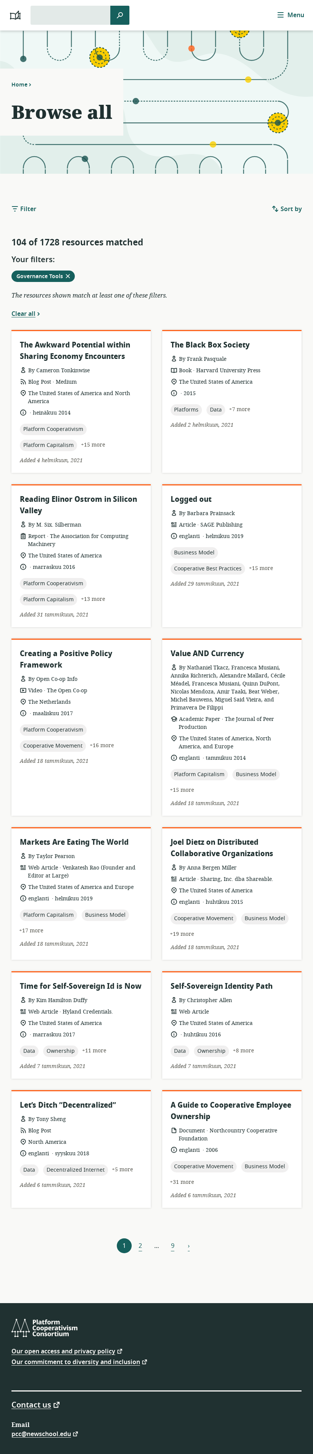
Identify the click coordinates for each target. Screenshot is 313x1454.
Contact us (31, 1404)
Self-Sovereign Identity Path (222, 986)
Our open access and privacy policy (63, 1351)
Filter (27, 209)
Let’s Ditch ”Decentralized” (68, 1105)
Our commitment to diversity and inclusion (75, 1361)
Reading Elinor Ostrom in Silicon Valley (78, 505)
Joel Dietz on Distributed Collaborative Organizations (222, 848)
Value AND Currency (207, 653)
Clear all (23, 313)
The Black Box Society (210, 345)
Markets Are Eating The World (74, 842)
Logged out (191, 499)
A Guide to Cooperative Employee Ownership (231, 1111)
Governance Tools (45, 277)
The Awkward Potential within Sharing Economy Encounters (75, 350)
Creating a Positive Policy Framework (66, 659)
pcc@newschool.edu (41, 1433)
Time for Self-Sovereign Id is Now (81, 986)
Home (19, 85)
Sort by (290, 209)
